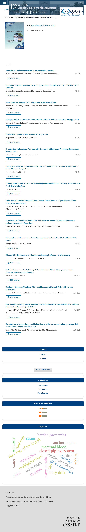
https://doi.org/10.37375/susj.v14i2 (43, 25)
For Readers (43, 385)
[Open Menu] (4, 2)
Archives (15, 10)
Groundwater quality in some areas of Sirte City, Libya (27, 134)
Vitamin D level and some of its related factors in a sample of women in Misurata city (38, 255)
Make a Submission (43, 370)
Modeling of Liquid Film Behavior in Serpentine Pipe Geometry (30, 70)
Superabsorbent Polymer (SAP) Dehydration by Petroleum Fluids (31, 102)
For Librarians (43, 393)
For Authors (43, 389)
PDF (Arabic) (14, 78)
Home (7, 10)
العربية (43, 354)
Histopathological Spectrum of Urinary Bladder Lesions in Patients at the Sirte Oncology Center (42, 120)
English (43, 358)
